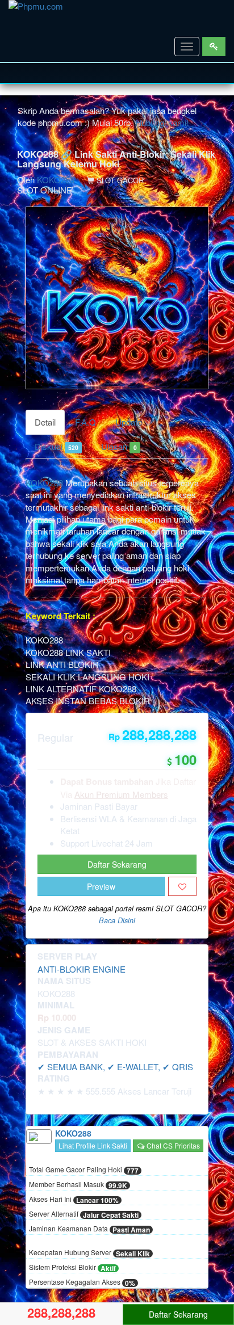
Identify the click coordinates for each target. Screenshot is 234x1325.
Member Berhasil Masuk (78, 1185)
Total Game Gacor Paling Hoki (84, 1170)
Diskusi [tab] (56, 446)
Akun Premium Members (121, 794)
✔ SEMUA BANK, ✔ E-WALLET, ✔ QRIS (115, 1066)
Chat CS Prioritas (172, 1145)
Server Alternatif (84, 1214)
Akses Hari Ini (74, 1199)
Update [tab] (128, 422)
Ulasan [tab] (118, 446)
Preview (101, 886)
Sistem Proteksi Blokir (72, 1267)
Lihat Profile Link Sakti (92, 1145)
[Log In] (213, 46)
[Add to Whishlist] (182, 886)
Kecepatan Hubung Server (89, 1253)
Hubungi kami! (162, 122)
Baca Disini (117, 920)
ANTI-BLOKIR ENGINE (81, 969)
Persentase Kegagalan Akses (82, 1282)
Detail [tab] (45, 422)
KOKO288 (55, 180)
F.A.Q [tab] (85, 422)
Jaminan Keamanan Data (89, 1229)
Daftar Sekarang (117, 864)
